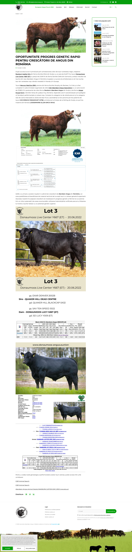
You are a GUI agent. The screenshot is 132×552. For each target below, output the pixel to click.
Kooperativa (54, 524)
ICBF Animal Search (22, 481)
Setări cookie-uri (49, 517)
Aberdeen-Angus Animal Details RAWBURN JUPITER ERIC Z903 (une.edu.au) (42, 489)
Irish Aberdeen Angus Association (60, 88)
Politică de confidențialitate (52, 509)
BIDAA (70, 2)
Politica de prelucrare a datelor (102, 515)
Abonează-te (111, 511)
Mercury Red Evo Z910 (28, 85)
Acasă (17, 13)
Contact (94, 7)
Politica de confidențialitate (106, 517)
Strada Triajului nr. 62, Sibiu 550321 (55, 2)
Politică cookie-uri (50, 512)
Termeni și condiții (50, 514)
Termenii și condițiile (82, 519)
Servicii (87, 7)
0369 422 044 (21, 2)
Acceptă (7, 548)
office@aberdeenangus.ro (35, 2)
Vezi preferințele (30, 548)
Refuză (19, 548)
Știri (65, 7)
